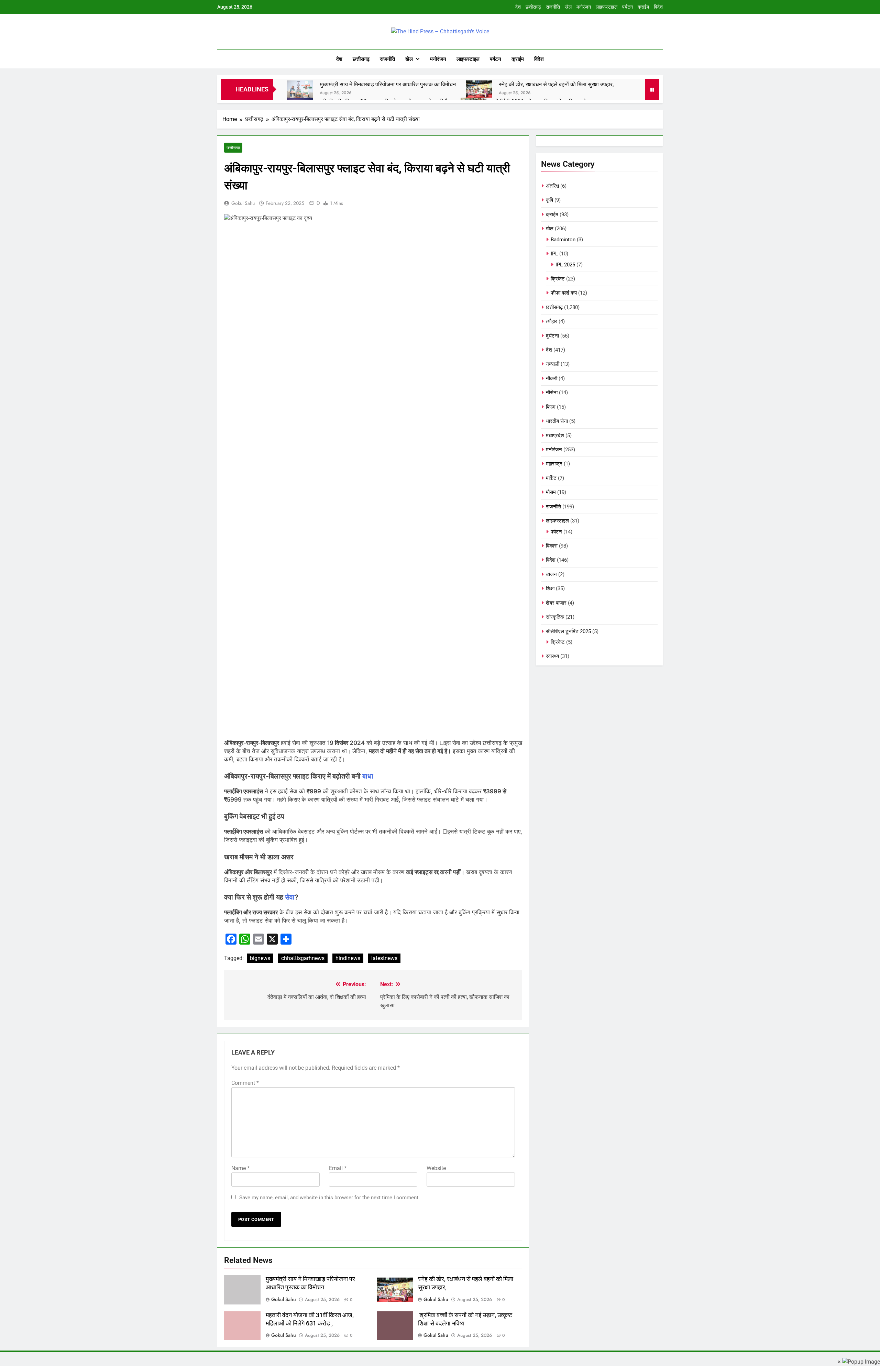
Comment (245, 1083)
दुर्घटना (552, 336)
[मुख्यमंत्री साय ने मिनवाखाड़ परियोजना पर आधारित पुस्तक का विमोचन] (300, 89)
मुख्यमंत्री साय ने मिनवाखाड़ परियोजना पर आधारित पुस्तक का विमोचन (388, 84)
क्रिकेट (558, 279)
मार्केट (551, 478)
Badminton (563, 239)
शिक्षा (550, 588)
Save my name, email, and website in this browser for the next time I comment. (329, 1197)
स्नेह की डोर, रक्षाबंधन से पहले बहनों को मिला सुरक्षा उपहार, (556, 84)
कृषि (549, 200)
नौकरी (551, 378)
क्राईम (643, 7)
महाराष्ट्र (554, 464)
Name (240, 1168)
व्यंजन (551, 574)
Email (337, 1168)
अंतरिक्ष (552, 186)
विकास (552, 546)
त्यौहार (551, 321)
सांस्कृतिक (555, 617)
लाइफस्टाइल (606, 7)
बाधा (367, 776)
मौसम (551, 492)
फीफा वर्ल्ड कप (564, 293)
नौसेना (552, 392)
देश (518, 7)
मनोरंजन (583, 7)
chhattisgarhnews (302, 958)
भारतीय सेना (557, 421)
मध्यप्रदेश (555, 435)
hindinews (348, 958)
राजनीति (553, 7)
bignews (260, 958)
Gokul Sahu (243, 203)
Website (436, 1168)
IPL (554, 254)
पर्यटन (627, 7)
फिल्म (551, 407)
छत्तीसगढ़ (533, 7)
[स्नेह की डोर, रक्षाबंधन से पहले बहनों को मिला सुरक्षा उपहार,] (479, 89)
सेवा (290, 897)
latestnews (384, 958)
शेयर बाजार (556, 603)
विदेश (658, 7)
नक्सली (552, 364)
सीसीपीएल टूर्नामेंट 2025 (568, 631)
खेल (568, 7)
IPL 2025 (565, 265)
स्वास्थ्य (552, 656)
